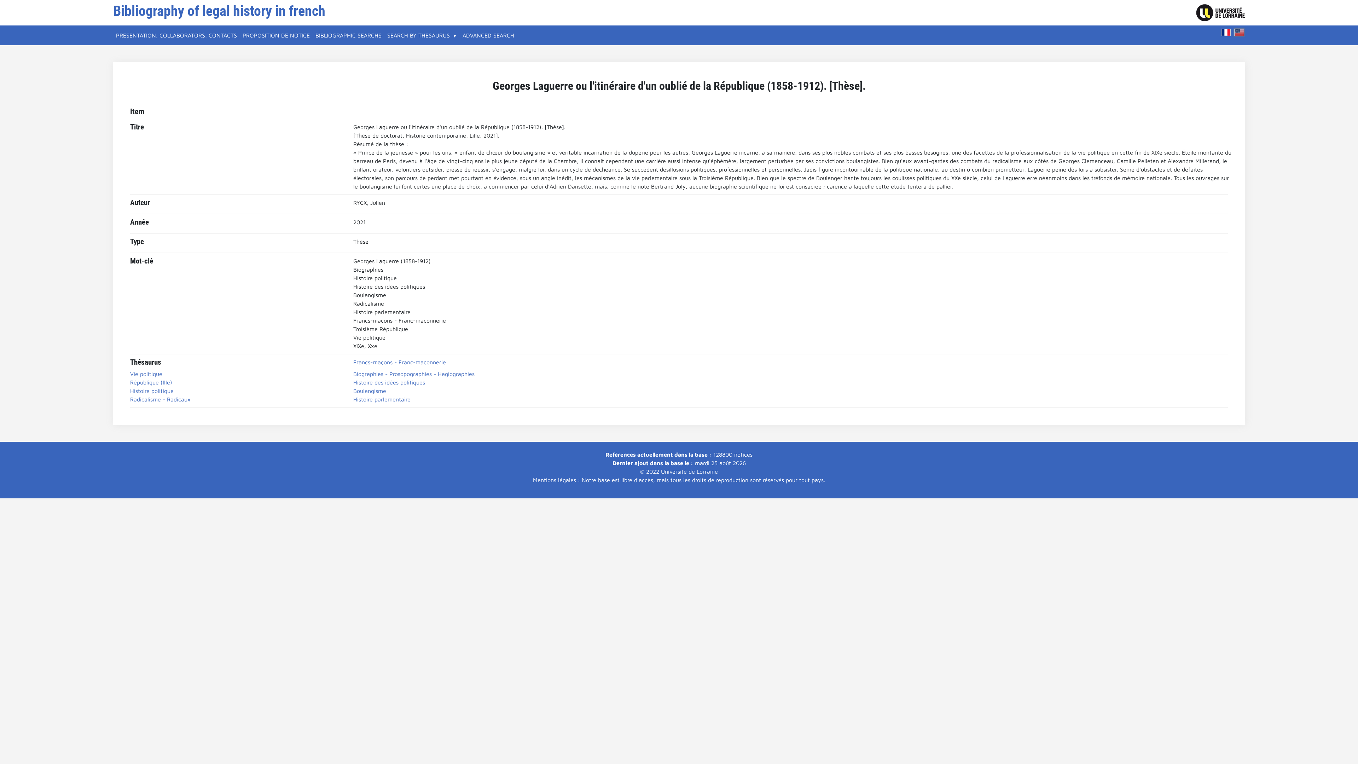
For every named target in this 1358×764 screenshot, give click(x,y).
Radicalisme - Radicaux (160, 399)
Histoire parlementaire (382, 399)
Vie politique (146, 374)
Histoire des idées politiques (389, 382)
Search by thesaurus (418, 35)
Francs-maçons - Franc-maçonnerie (399, 362)
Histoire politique (152, 391)
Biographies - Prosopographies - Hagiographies (414, 374)
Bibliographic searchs (348, 35)
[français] (1226, 32)
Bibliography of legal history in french (219, 11)
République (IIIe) (151, 382)
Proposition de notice (276, 35)
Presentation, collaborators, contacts (176, 35)
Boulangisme (369, 391)
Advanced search (488, 35)
